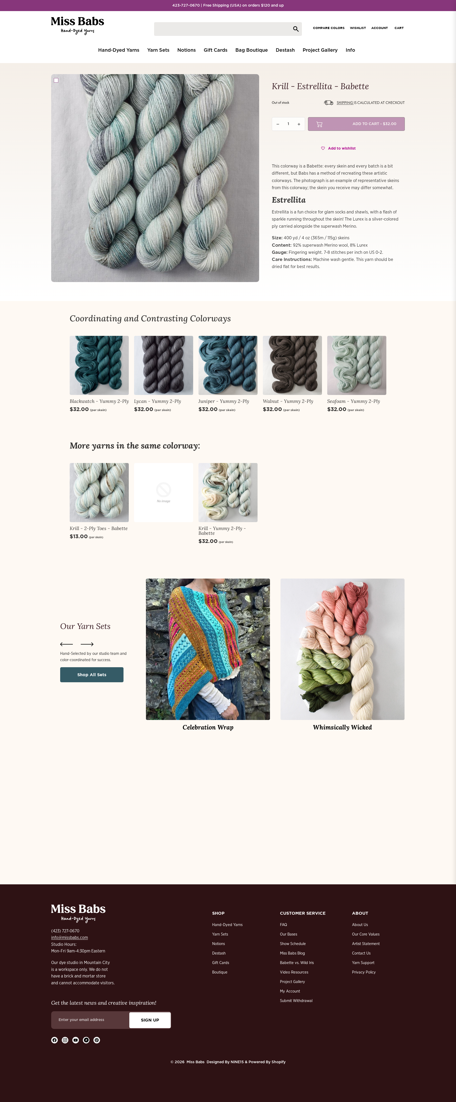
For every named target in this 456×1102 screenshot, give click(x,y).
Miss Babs (196, 1062)
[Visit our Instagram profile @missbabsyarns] (65, 1040)
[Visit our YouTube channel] (75, 1040)
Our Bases (288, 934)
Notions (218, 944)
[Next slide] (87, 644)
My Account (290, 991)
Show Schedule (293, 944)
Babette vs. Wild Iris (297, 963)
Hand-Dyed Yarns (227, 925)
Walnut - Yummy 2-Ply (288, 401)
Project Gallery (292, 982)
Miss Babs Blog (292, 953)
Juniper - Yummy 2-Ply (223, 401)
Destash (219, 953)
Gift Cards (220, 963)
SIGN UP (150, 1020)
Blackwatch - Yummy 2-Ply (99, 401)
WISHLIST (358, 28)
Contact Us (361, 953)
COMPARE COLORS (329, 28)
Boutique (219, 972)
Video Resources (294, 972)
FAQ (283, 925)
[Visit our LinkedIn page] (86, 1040)
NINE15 (237, 1062)
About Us (360, 925)
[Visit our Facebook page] (54, 1040)
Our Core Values (365, 934)
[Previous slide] (66, 644)
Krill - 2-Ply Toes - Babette (99, 528)
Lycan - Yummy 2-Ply (157, 401)
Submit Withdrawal (296, 1001)
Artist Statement (366, 944)
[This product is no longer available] (163, 492)
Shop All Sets (91, 674)
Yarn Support (363, 963)
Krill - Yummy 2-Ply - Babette (222, 530)
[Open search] (228, 29)
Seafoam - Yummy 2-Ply (353, 401)
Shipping (345, 102)
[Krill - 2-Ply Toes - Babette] (99, 492)
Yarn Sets (220, 934)
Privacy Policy (364, 972)
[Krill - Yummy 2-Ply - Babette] (228, 492)
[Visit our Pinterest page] (96, 1040)
